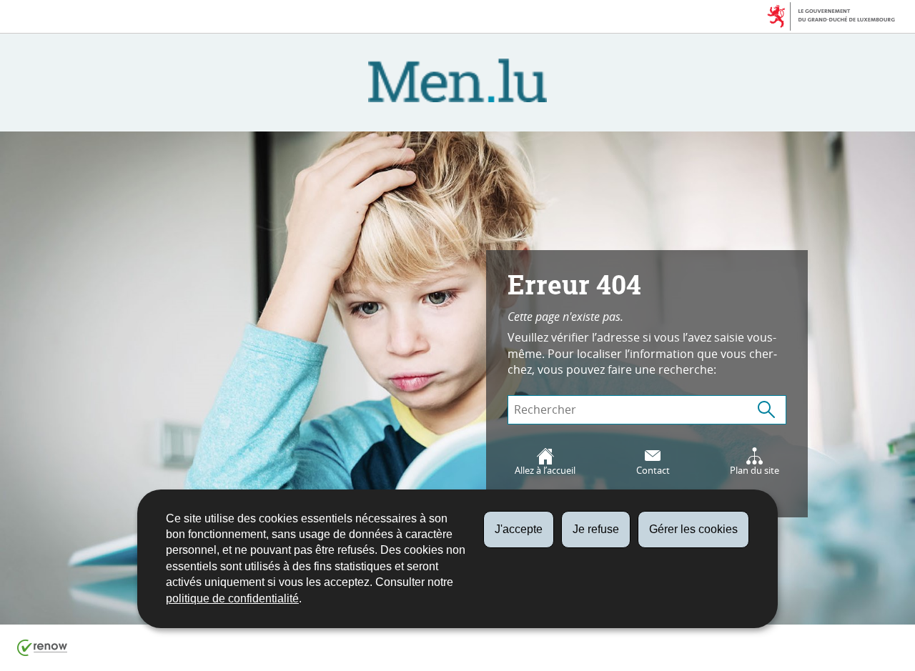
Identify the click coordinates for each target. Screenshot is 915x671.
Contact (653, 470)
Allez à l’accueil (545, 470)
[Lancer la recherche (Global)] (766, 409)
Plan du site (754, 470)
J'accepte (519, 529)
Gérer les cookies (693, 529)
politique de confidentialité (232, 598)
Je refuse (596, 529)
